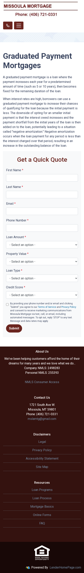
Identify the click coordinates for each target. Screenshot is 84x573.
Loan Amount (16, 237)
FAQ (42, 523)
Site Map (42, 467)
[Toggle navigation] (18, 25)
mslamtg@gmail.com (42, 419)
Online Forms (42, 515)
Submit (14, 328)
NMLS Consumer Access (42, 382)
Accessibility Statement (42, 458)
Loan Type (14, 270)
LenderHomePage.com (65, 567)
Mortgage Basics (42, 506)
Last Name (14, 187)
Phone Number (17, 220)
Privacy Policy (68, 307)
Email (11, 203)
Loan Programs (42, 490)
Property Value (17, 254)
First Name (14, 170)
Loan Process (42, 498)
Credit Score (15, 287)
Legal (42, 442)
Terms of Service (47, 307)
